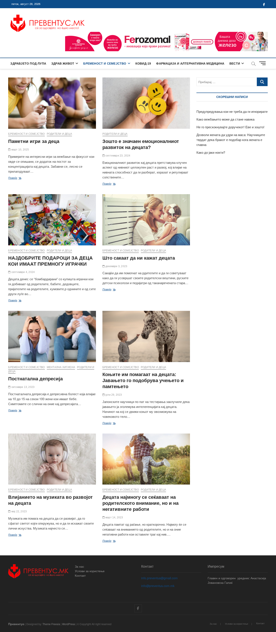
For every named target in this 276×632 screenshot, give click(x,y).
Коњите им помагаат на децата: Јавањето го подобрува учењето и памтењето (143, 380)
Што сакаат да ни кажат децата (138, 258)
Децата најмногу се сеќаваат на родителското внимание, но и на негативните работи (140, 503)
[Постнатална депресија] (52, 336)
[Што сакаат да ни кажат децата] (146, 219)
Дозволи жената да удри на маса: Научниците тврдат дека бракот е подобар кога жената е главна (230, 139)
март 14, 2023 (114, 517)
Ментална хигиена (61, 367)
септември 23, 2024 (117, 155)
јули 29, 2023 (113, 394)
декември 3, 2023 (116, 266)
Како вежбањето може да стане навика (225, 119)
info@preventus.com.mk (157, 586)
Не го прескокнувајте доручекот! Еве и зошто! (230, 127)
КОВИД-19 (143, 63)
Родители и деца (59, 133)
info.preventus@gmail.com (159, 578)
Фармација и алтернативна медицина (190, 63)
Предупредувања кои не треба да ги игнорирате (232, 111)
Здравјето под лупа (28, 63)
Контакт (80, 575)
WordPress (68, 624)
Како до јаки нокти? (210, 152)
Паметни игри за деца (33, 141)
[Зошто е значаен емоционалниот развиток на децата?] (146, 103)
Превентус (16, 624)
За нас (79, 566)
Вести (234, 63)
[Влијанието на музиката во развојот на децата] (52, 459)
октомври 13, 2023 (22, 387)
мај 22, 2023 (19, 511)
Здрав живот (62, 63)
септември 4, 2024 (23, 272)
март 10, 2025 (20, 149)
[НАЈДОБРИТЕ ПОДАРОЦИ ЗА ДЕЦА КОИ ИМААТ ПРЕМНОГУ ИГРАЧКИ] (52, 219)
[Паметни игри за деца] (52, 103)
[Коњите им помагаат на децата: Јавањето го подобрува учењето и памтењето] (146, 336)
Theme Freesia (51, 624)
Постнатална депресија (35, 378)
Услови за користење (90, 571)
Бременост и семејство (104, 63)
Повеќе (18, 178)
